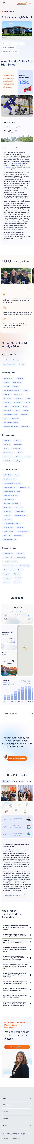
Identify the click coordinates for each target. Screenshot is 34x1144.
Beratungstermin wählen (17, 758)
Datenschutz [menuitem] (16, 1138)
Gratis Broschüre (22, 3)
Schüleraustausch (9, 167)
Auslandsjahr (18, 163)
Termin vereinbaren (17, 1047)
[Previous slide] (27, 288)
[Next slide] (30, 288)
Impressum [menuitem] (5, 1138)
